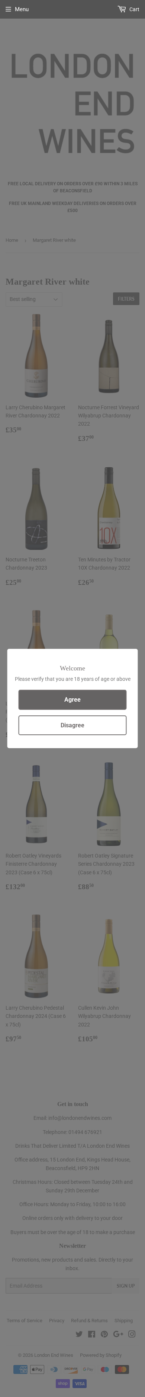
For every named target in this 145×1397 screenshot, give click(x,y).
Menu (22, 9)
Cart (133, 9)
